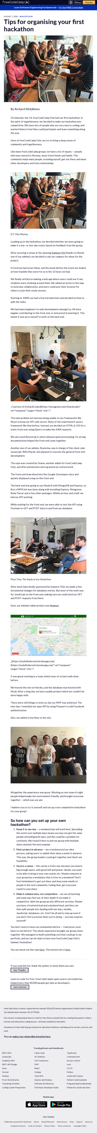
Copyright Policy (79, 1126)
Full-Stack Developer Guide (46, 1087)
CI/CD (69, 1068)
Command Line (73, 1056)
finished (54, 605)
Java (69, 1064)
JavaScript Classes (75, 1076)
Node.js (5, 1076)
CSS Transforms (41, 1060)
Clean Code (39, 1053)
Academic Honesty (18, 1126)
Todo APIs (39, 1076)
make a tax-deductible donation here (31, 1036)
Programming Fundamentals (79, 1083)
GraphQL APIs (8, 1060)
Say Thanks (20, 970)
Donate (89, 2)
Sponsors (89, 1122)
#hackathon (26, 16)
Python (70, 1072)
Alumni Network (47, 1122)
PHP (36, 1064)
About (36, 1122)
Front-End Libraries (10, 1080)
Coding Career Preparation (14, 1087)
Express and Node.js (43, 1080)
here (42, 949)
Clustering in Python (11, 1083)
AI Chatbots (39, 1056)
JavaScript (6, 1056)
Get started (20, 987)
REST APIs (6, 1053)
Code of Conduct (35, 1126)
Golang (37, 1072)
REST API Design (9, 1064)
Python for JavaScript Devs (78, 1087)
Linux (4, 1068)
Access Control (73, 1060)
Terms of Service (64, 1126)
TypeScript (71, 1053)
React (37, 1068)
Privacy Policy (49, 1126)
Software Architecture (44, 1083)
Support (79, 1122)
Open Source (62, 1122)
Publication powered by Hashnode (17, 1122)
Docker (5, 1072)
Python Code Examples (77, 1080)
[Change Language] (71, 2)
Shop (72, 1122)
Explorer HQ (58, 252)
